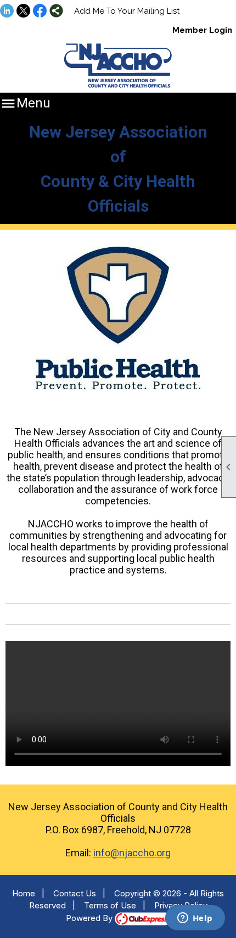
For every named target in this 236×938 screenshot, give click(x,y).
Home (23, 893)
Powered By (90, 918)
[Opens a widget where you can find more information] (195, 919)
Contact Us (74, 893)
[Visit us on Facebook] (40, 11)
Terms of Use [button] (110, 905)
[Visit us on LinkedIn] (7, 11)
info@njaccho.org (132, 853)
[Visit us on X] (23, 11)
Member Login (202, 30)
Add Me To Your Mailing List (126, 11)
